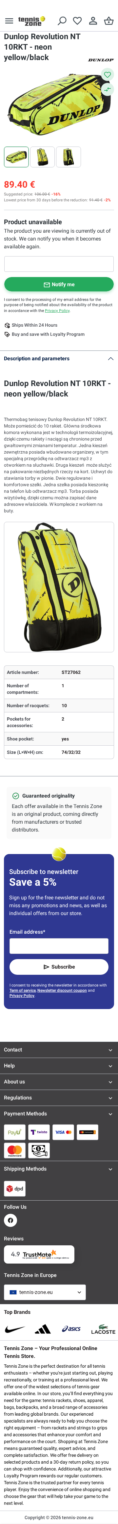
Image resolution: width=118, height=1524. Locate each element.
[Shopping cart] (109, 20)
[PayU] (15, 1132)
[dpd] (15, 1188)
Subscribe (63, 967)
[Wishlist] (77, 20)
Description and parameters (36, 358)
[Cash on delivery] (39, 1150)
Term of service (23, 990)
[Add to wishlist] (107, 74)
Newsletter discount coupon (62, 990)
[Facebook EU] (10, 1220)
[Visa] (63, 1132)
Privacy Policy (57, 310)
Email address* (27, 932)
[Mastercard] (15, 1150)
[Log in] (93, 21)
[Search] (61, 21)
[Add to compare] (107, 89)
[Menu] (9, 21)
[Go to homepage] (31, 21)
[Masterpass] (87, 1132)
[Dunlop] (101, 59)
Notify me (63, 284)
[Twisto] (39, 1132)
